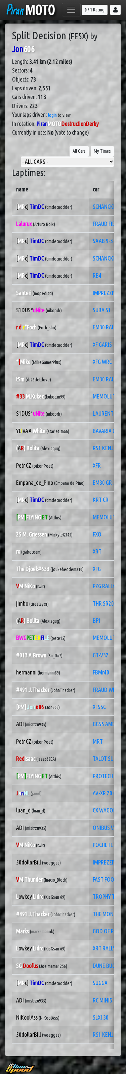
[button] (115, 10)
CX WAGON (105, 810)
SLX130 (101, 1017)
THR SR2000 (106, 603)
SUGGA (100, 983)
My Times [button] (102, 151)
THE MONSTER (109, 914)
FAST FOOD (105, 879)
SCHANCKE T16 (109, 206)
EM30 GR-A (105, 482)
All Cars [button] (79, 151)
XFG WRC (102, 362)
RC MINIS (102, 1000)
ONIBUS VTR (106, 828)
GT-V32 (101, 655)
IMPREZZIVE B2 (109, 862)
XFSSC (99, 707)
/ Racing (94, 9)
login (52, 115)
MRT (98, 741)
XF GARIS (102, 344)
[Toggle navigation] (71, 9)
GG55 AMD (104, 724)
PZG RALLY (104, 586)
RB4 (97, 275)
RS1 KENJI (104, 1034)
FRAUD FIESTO (108, 224)
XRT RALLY (104, 948)
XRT (97, 551)
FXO (97, 534)
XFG (97, 569)
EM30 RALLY (106, 327)
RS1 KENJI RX (107, 448)
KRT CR (101, 500)
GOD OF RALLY (108, 931)
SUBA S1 (102, 310)
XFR (97, 465)
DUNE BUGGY (107, 966)
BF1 (97, 620)
